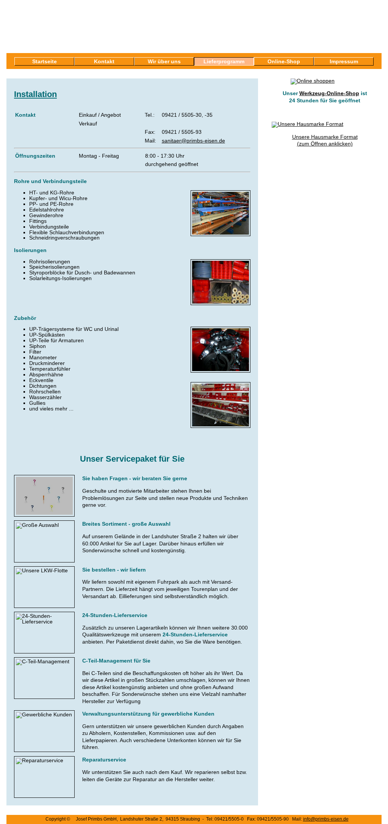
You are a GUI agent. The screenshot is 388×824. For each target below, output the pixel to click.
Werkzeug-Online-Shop (329, 93)
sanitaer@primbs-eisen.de (193, 141)
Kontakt (104, 61)
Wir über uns (164, 61)
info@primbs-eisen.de (326, 819)
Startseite (44, 61)
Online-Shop (284, 61)
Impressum (344, 61)
